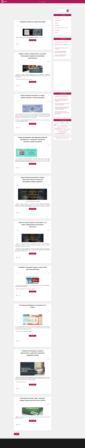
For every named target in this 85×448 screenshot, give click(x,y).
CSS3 (62, 122)
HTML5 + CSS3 (57, 18)
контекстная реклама (56, 129)
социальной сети (28, 285)
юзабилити (67, 138)
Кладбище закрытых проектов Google (32, 22)
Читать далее (32, 40)
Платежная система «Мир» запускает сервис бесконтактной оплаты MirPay (32, 399)
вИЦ (66, 128)
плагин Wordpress (62, 132)
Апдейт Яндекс (59, 126)
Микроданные (63, 126)
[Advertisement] (32, 12)
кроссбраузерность (61, 129)
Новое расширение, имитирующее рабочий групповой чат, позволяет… (61, 52)
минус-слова (58, 130)
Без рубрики (57, 25)
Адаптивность (64, 125)
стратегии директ (65, 136)
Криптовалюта (57, 30)
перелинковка (66, 130)
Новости (56, 32)
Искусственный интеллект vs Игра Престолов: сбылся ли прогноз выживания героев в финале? (32, 179)
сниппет (61, 136)
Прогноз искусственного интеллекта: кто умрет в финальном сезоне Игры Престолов (32, 225)
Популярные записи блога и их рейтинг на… (61, 45)
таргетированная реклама (58, 137)
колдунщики (69, 128)
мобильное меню (62, 130)
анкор (62, 128)
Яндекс (66, 126)
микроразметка (65, 129)
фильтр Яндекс (68, 137)
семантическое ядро (57, 136)
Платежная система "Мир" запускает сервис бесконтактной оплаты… (61, 55)
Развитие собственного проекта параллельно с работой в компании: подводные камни (32, 353)
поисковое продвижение (60, 133)
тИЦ (70, 136)
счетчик (69, 136)
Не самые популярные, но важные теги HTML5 (32, 306)
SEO (55, 125)
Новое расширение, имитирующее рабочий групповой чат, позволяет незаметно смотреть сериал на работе (32, 139)
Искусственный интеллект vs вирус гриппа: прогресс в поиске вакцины (33, 96)
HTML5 (67, 122)
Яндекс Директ (57, 128)
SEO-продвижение (58, 20)
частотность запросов (63, 138)
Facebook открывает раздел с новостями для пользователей (32, 268)
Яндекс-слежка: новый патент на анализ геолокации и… (61, 48)
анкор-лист (64, 128)
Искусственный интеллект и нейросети (61, 27)
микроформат (69, 129)
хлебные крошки (58, 138)
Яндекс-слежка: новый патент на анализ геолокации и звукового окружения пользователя (32, 56)
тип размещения (64, 137)
